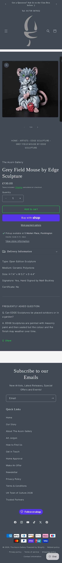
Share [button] (8, 340)
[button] (6, 31)
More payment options (31, 225)
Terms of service (31, 552)
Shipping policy (49, 552)
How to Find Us (14, 444)
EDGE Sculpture (40, 140)
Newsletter (12, 472)
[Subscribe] (52, 398)
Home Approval (14, 458)
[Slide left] (24, 127)
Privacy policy (15, 552)
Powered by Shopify (36, 547)
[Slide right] (37, 127)
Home (14, 140)
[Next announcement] (56, 4)
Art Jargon (11, 438)
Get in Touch (12, 451)
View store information (17, 241)
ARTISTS (24, 140)
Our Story (11, 424)
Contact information (32, 556)
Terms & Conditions (16, 486)
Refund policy (53, 547)
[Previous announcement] (5, 4)
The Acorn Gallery (18, 547)
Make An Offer (14, 465)
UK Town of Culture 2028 (19, 492)
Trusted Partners (15, 499)
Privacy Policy (13, 479)
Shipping (18, 187)
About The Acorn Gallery (19, 431)
